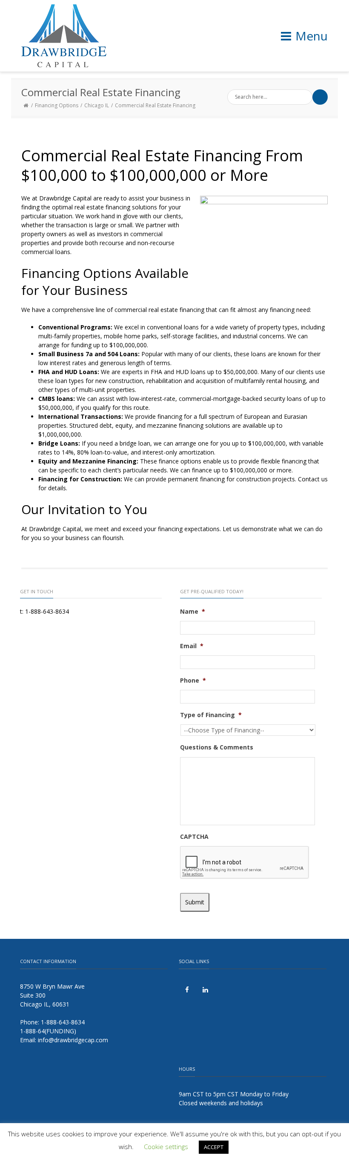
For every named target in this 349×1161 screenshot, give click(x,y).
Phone (193, 680)
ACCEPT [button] (213, 1147)
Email (191, 646)
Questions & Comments (216, 747)
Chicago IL (96, 105)
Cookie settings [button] (166, 1146)
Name (192, 611)
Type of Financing (211, 715)
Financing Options (56, 105)
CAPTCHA (194, 837)
